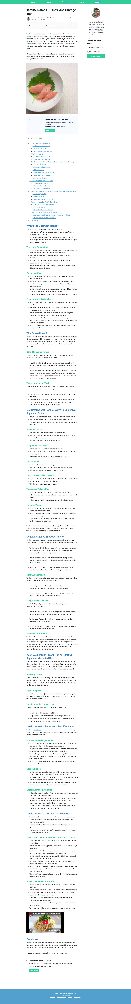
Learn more (71, 25)
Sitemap (70, 997)
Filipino (81, 2)
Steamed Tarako (39, 164)
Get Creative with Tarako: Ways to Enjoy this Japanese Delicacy (51, 162)
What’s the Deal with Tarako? (39, 143)
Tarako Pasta (38, 170)
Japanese (49, 2)
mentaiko (37, 730)
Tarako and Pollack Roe (42, 175)
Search (33, 2)
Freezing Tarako (39, 194)
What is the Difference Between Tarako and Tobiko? (51, 215)
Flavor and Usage (40, 148)
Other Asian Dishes (40, 183)
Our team (52, 997)
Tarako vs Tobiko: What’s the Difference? (43, 212)
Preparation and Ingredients (43, 204)
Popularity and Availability (42, 151)
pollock (28, 36)
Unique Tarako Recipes (42, 186)
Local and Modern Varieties (43, 210)
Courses (97, 2)
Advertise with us (61, 997)
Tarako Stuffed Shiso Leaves (43, 172)
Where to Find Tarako (41, 188)
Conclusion (33, 220)
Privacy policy (77, 997)
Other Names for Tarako (42, 156)
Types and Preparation (41, 146)
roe (54, 34)
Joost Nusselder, (39, 17)
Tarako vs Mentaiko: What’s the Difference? (44, 202)
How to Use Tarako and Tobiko (44, 218)
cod (50, 36)
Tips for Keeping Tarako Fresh (44, 199)
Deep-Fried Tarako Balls (42, 167)
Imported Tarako (39, 178)
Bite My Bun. (62, 993)
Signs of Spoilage (40, 196)
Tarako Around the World (42, 159)
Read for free (50, 130)
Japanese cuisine (39, 34)
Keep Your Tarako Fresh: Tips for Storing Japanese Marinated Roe (52, 191)
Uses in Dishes (39, 207)
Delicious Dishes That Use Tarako (41, 181)
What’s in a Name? (36, 154)
